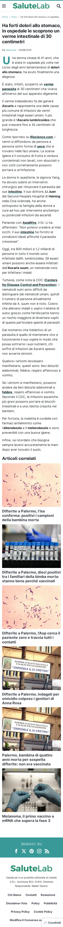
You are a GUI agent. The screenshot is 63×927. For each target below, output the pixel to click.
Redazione (48, 895)
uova (41, 146)
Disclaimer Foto (16, 903)
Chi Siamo (14, 895)
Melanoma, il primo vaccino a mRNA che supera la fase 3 (28, 818)
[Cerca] (59, 6)
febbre (7, 392)
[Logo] (31, 6)
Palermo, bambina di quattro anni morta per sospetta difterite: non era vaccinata (27, 759)
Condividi (54, 922)
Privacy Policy (20, 911)
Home (5, 17)
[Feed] (47, 851)
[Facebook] (16, 851)
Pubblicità (50, 903)
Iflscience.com (41, 137)
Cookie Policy (43, 911)
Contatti (31, 895)
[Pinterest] (31, 851)
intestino (15, 191)
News (14, 17)
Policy (35, 903)
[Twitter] (24, 851)
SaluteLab (11, 50)
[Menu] (4, 6)
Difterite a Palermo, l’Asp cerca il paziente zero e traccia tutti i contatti (31, 637)
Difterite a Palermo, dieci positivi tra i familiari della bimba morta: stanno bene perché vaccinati (31, 576)
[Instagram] (39, 851)
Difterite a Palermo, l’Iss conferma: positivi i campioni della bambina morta (28, 515)
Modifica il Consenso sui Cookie (31, 920)
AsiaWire (29, 222)
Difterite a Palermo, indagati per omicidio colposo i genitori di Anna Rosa (30, 698)
